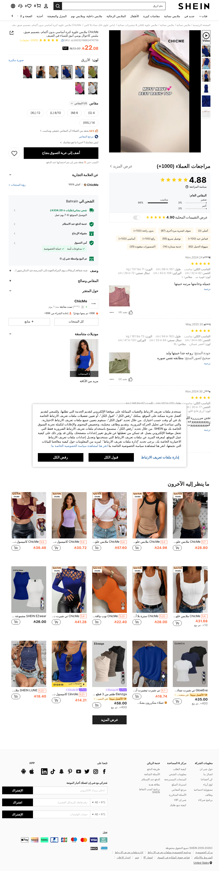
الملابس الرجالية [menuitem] (116, 16)
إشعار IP (148, 857)
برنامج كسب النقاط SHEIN (149, 791)
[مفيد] (130, 312)
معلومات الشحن (177, 774)
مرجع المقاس (179, 789)
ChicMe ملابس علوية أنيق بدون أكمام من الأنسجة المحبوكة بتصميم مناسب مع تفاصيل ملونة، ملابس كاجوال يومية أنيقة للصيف (149, 541)
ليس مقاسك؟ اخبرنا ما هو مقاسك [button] (80, 142)
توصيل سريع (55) (171, 238)
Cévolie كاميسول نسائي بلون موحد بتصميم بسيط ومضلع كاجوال (69, 694)
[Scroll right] (12, 16)
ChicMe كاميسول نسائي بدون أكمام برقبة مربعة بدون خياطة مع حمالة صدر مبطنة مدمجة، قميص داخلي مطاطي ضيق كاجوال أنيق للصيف (28, 541)
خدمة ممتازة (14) (172, 246)
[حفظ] (14, 153)
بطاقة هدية (154, 784)
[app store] (32, 773)
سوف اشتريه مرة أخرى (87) (176, 230)
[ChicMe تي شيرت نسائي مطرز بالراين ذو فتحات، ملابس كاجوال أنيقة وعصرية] (69, 589)
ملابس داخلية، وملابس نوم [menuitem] (86, 16)
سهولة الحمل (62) (198, 246)
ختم (137, 857)
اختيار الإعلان (123, 857)
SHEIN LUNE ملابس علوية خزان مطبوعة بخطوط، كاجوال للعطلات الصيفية (28, 690)
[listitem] (84, 358)
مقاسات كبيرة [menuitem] (151, 16)
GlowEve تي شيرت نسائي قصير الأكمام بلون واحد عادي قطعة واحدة (190, 690)
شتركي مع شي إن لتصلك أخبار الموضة (87, 782)
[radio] (92, 72)
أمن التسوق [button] (80, 242)
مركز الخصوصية (204, 852)
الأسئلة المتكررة (177, 794)
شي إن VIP (180, 800)
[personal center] (46, 6)
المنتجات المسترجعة (175, 779)
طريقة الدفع (153, 769)
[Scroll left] (17, 16)
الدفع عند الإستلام (151, 779)
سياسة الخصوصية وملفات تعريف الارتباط (169, 852)
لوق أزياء (208, 784)
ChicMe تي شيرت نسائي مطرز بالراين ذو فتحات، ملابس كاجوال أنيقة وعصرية (69, 616)
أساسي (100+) (126, 238)
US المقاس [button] (80, 103)
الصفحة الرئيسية (201, 25)
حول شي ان (206, 769)
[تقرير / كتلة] (111, 312)
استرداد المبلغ (179, 784)
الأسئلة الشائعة (152, 774)
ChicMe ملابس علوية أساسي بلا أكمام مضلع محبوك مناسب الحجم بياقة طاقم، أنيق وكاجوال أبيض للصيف (109, 541)
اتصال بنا (208, 774)
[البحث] (57, 6)
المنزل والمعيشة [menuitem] (57, 16)
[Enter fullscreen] (112, 149)
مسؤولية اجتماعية (203, 789)
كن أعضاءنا (207, 779)
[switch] (137, 217)
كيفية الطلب (179, 769)
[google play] (24, 773)
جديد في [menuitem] (189, 16)
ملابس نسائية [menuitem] (172, 16)
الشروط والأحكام (203, 857)
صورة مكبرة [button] (16, 60)
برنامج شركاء (205, 800)
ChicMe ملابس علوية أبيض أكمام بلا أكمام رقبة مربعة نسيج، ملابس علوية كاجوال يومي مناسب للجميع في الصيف (190, 616)
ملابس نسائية (183, 25)
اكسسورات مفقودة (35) (142, 246)
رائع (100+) (148, 238)
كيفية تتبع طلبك (178, 805)
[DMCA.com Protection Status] (94, 848)
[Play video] (155, 91)
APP (32, 763)
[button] (20, 6)
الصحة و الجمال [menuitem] (23, 16)
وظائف (209, 794)
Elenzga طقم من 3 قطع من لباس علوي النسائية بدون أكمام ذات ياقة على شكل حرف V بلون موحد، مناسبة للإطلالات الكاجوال (109, 694)
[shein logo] (193, 6)
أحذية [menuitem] (40, 16)
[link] (37, 5)
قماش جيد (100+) (198, 238)
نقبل (105, 832)
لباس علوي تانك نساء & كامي (99, 25)
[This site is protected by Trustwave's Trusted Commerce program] (104, 848)
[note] (150, 703)
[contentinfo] (54, 839)
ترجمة (207, 289)
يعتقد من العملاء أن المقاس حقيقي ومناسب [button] (68, 131)
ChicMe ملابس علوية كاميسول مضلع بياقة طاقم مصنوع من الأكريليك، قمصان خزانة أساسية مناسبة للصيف (190, 541)
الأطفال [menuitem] (134, 16)
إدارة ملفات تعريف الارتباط (129, 852)
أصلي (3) (203, 230)
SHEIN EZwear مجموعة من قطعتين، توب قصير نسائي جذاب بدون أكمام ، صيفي (28, 616)
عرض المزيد (109, 720)
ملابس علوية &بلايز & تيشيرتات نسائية (137, 25)
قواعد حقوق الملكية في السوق (173, 857)
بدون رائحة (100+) (143, 230)
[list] (73, 771)
